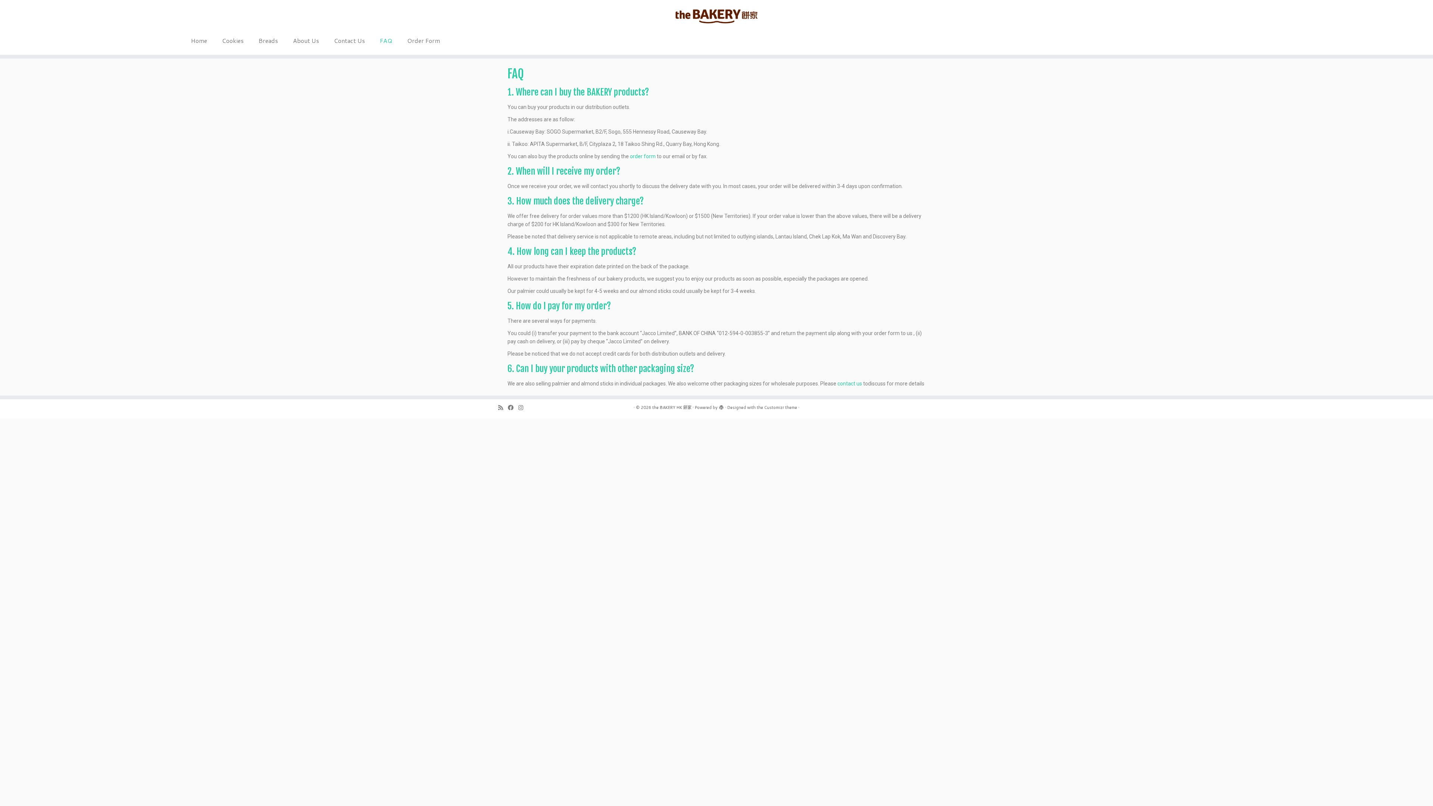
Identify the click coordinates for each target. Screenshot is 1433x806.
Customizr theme (780, 407)
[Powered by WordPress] (721, 406)
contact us (849, 384)
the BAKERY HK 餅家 (671, 407)
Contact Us (349, 40)
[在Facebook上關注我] (513, 408)
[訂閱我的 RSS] (503, 408)
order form (643, 156)
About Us (306, 40)
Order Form (423, 40)
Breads (268, 40)
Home (199, 40)
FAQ (386, 40)
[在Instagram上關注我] (523, 408)
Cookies (233, 40)
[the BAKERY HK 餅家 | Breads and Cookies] (716, 16)
